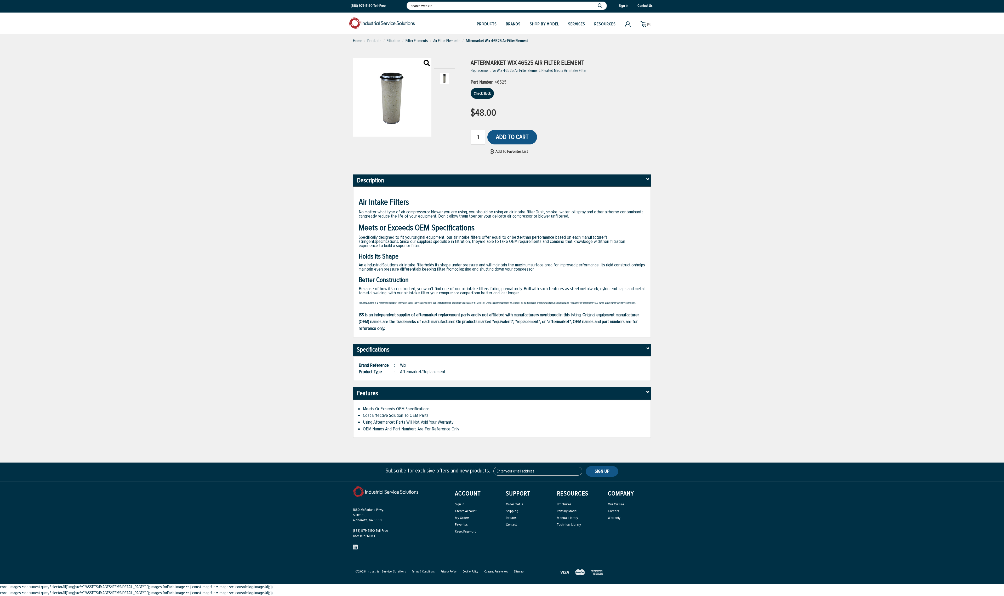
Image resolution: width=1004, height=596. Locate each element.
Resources (605, 24)
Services (576, 24)
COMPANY (621, 493)
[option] (444, 81)
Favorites (461, 524)
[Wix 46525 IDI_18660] (427, 63)
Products (487, 24)
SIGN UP (602, 471)
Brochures (564, 504)
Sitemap (518, 572)
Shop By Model (544, 24)
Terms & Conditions (423, 572)
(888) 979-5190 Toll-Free (370, 530)
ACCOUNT (468, 493)
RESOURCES (572, 493)
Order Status (514, 504)
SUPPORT (518, 493)
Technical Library (569, 524)
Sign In (459, 504)
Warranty (614, 518)
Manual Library (567, 518)
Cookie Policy (470, 572)
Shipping (512, 511)
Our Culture (616, 504)
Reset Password (465, 531)
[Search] (601, 6)
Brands (513, 24)
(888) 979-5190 (362, 5)
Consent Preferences (496, 572)
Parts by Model (567, 511)
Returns (511, 518)
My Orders (462, 518)
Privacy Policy (449, 572)
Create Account (465, 511)
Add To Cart (512, 137)
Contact (511, 524)
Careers (613, 511)
